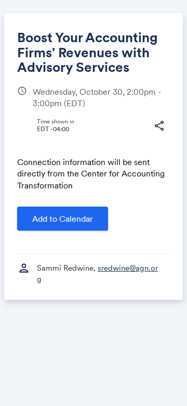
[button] (159, 126)
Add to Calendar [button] (62, 218)
